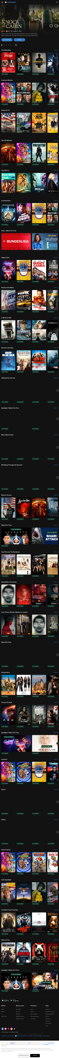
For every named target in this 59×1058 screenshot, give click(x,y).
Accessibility (48, 1023)
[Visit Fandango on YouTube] (5, 1028)
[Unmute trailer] (16, 45)
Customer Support (49, 1014)
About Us (47, 1009)
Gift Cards (33, 1018)
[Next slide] (56, 25)
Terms (29, 1043)
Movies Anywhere (35, 1016)
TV (2, 1014)
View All (56, 50)
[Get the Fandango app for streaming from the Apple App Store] (5, 1000)
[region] (29, 1049)
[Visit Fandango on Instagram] (11, 1028)
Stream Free (4, 1016)
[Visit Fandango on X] (8, 1028)
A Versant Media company (14, 1032)
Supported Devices (49, 1011)
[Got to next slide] (57, 62)
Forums (47, 1016)
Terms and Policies (38, 1035)
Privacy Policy (11, 1035)
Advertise (47, 1021)
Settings (18, 1014)
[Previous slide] (51, 25)
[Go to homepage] (10, 2)
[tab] (1, 45)
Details (19, 39)
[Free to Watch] (8, 62)
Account (18, 1011)
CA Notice (30, 1035)
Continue (35, 1055)
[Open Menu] (2, 2)
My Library (18, 1009)
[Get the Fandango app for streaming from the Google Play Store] (14, 1000)
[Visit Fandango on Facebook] (2, 1028)
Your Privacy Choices (22, 1035)
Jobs (46, 1026)
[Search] (57, 2)
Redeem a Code (20, 1018)
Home (2, 1009)
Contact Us (48, 1018)
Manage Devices (20, 1016)
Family (32, 1011)
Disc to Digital (34, 1014)
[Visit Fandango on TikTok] (14, 1028)
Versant (12, 1043)
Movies (3, 1011)
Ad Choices (3, 1035)
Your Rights (46, 1044)
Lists (32, 1009)
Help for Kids (46, 1035)
